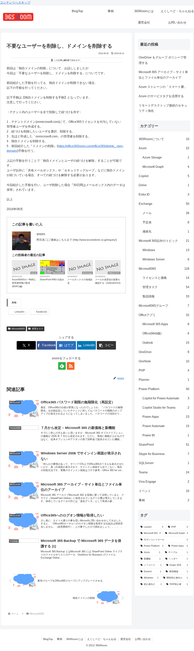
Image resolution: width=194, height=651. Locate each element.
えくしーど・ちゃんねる (101, 639)
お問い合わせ (143, 639)
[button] (106, 345)
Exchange (87, 273)
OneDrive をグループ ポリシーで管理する (162, 60)
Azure (33, 273)
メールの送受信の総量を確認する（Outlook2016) (107, 281)
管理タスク (37, 328)
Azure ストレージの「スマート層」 (163, 86)
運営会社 (125, 639)
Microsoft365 (58, 273)
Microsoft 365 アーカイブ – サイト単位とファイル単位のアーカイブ (163, 74)
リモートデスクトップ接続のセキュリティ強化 (163, 108)
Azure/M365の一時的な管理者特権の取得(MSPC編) (24, 283)
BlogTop (48, 639)
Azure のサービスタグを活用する (161, 96)
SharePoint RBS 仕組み (52, 279)
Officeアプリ (114, 273)
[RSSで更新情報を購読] (70, 366)
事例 (59, 639)
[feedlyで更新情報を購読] (62, 366)
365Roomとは (74, 639)
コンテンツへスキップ (15, 2)
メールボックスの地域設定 (79, 281)
